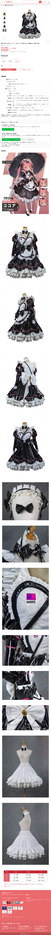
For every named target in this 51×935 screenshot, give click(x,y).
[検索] (40, 2)
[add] (16, 66)
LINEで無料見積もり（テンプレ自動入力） (11, 139)
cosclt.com (25, 933)
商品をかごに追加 (26, 69)
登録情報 (3, 76)
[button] (44, 2)
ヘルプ (29, 933)
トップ (2, 5)
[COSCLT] (9, 2)
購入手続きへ (9, 69)
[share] (49, 41)
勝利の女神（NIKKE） (9, 5)
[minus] (5, 66)
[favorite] (47, 41)
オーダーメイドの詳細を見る (27, 139)
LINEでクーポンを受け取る (8, 129)
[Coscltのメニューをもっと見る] (3, 2)
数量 (2, 65)
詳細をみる (27, 894)
